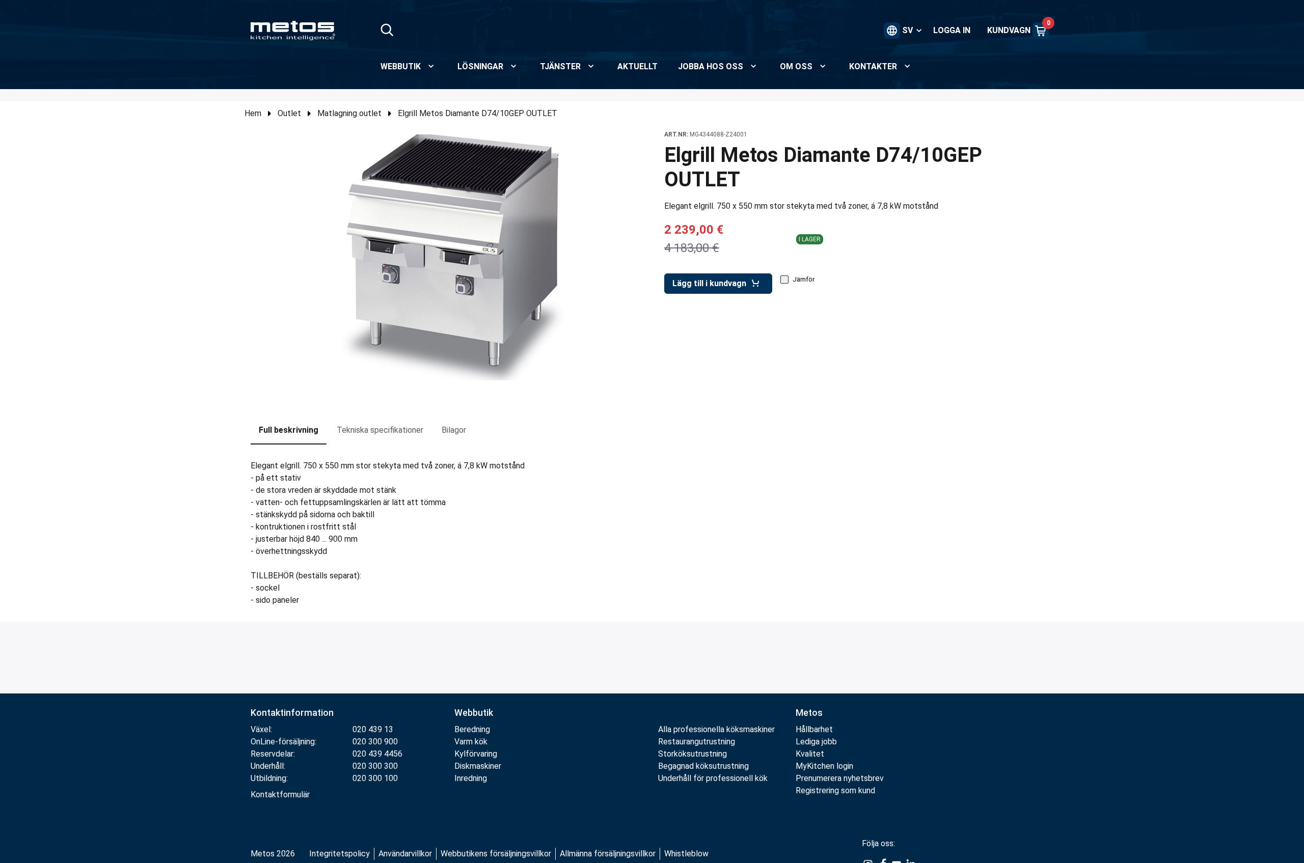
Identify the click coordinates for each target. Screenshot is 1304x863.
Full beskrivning (288, 430)
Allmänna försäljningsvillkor (608, 853)
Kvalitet (810, 754)
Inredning (470, 778)
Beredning (472, 729)
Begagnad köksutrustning (703, 766)
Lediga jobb (816, 741)
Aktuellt (637, 66)
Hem (252, 113)
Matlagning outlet (349, 113)
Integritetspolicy (339, 853)
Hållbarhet (814, 729)
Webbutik (473, 712)
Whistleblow (686, 853)
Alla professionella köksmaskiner (716, 729)
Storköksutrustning (692, 754)
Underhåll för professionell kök (713, 778)
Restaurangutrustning (696, 741)
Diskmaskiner (477, 766)
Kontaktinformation (292, 712)
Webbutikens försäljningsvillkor (496, 853)
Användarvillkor (405, 853)
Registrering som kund (835, 790)
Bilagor (454, 430)
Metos (809, 712)
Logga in (951, 30)
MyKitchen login (824, 766)
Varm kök (470, 741)
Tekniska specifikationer (380, 430)
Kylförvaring (475, 754)
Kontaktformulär (280, 794)
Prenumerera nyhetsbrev (840, 778)
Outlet (289, 113)
